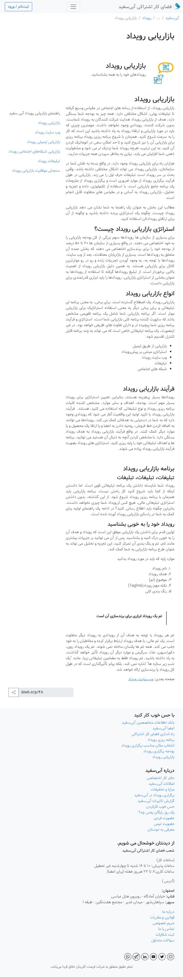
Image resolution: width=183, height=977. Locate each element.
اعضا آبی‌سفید (163, 728)
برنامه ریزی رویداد (160, 740)
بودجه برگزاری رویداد (158, 751)
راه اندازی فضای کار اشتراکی (152, 734)
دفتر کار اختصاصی (160, 778)
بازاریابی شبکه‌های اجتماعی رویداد (34, 151)
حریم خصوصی (163, 923)
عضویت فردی (163, 818)
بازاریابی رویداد (49, 123)
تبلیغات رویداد (49, 161)
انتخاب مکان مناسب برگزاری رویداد (147, 745)
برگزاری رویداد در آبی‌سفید (153, 795)
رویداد (146, 18)
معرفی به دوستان (160, 829)
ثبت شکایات (164, 934)
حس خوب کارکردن (159, 806)
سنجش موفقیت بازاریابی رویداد (36, 170)
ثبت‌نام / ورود (18, 6)
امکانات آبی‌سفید (160, 784)
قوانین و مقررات (161, 917)
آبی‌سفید (145, 7)
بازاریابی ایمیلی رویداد (43, 142)
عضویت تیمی (163, 824)
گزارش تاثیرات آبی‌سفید (155, 801)
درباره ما (167, 911)
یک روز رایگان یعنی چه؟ (155, 812)
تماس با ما (165, 929)
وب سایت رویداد (140, 679)
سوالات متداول (162, 940)
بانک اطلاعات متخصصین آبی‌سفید (148, 722)
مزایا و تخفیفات (162, 789)
